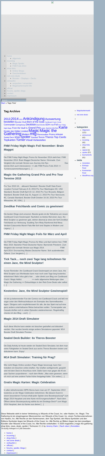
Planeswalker (43, 134)
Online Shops (18, 71)
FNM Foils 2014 (19, 66)
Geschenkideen (19, 73)
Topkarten (10, 140)
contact (10, 93)
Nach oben (64, 426)
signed (84, 150)
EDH (48, 124)
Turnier (20, 140)
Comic (59, 122)
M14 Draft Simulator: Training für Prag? (29, 357)
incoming (11, 61)
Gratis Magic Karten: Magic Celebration (29, 382)
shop (17, 137)
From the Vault (18, 128)
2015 (20, 119)
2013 (7, 119)
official (9, 88)
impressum (12, 96)
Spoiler (25, 137)
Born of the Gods (35, 121)
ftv (27, 128)
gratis (43, 128)
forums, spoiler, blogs (16, 91)
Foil (56, 124)
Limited (24, 131)
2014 (15, 119)
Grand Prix (34, 127)
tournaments (87, 155)
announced (86, 135)
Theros (49, 137)
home (9, 56)
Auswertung (53, 118)
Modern (25, 134)
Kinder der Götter (12, 131)
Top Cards (60, 137)
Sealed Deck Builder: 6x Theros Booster (30, 338)
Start (3, 103)
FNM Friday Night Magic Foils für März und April (35, 234)
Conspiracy (20, 125)
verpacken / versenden (22, 83)
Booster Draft (21, 122)
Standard (34, 137)
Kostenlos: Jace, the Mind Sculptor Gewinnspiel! (36, 290)
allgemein (16, 58)
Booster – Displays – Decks (24, 78)
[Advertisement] (47, 33)
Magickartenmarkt (83, 111)
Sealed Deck (9, 137)
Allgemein (86, 130)
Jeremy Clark (52, 426)
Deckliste (31, 124)
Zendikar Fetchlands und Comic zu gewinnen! (33, 206)
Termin (42, 137)
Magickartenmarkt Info (22, 86)
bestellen (9, 121)
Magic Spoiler (18, 63)
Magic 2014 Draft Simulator (21, 318)
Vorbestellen (39, 140)
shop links (11, 68)
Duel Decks (40, 125)
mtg (33, 134)
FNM (52, 125)
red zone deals (13, 76)
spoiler (84, 152)
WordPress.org (87, 176)
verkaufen (11, 81)
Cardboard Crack (51, 122)
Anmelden (86, 163)
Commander (9, 124)
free (60, 125)
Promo (52, 134)
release (59, 134)
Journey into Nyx (52, 128)
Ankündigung (34, 118)
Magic (34, 130)
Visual (29, 140)
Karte (63, 127)
